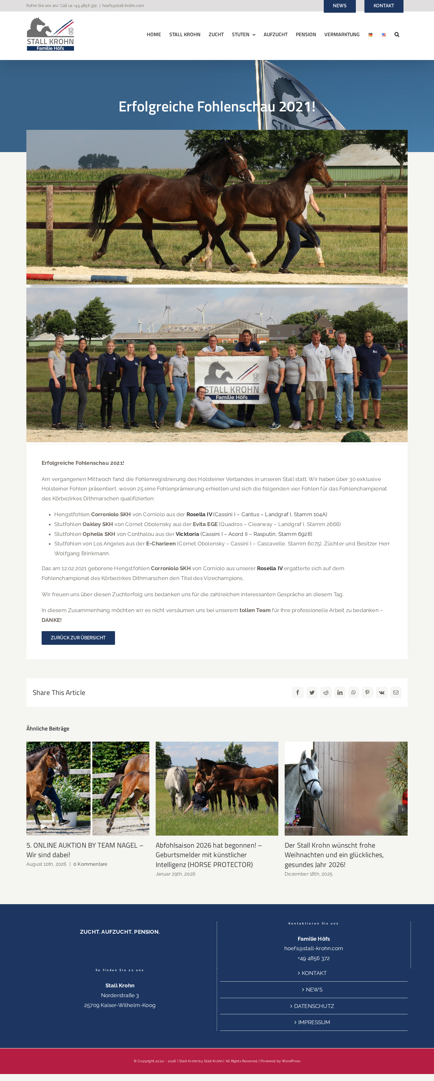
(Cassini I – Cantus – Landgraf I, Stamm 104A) (256, 514)
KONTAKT (314, 973)
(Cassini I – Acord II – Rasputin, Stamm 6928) (244, 534)
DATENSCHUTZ (314, 1006)
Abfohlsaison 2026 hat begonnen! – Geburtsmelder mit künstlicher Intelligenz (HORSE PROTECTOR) (217, 788)
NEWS (314, 989)
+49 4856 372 (85, 5)
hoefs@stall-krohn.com (123, 5)
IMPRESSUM (314, 1022)
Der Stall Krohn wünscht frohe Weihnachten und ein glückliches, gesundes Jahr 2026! (346, 788)
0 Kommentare (90, 864)
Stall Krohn (213, 1061)
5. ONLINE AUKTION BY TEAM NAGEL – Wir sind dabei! (88, 788)
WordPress (291, 1061)
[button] (397, 34)
